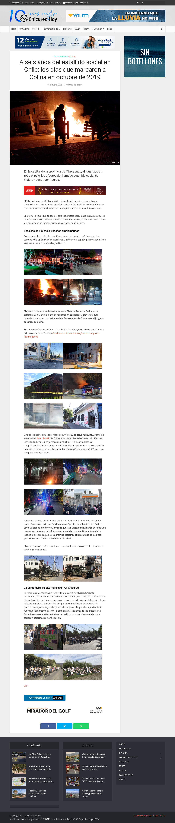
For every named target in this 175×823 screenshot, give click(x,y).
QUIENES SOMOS (143, 815)
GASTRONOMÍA (98, 29)
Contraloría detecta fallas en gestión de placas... (94, 767)
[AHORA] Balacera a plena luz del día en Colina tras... (40, 755)
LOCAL (72, 56)
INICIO (13, 29)
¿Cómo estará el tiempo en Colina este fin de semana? (93, 755)
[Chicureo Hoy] (33, 16)
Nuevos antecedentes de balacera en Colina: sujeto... (40, 767)
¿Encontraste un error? (45, 697)
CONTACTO (159, 815)
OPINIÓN (35, 29)
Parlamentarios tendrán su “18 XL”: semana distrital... (93, 780)
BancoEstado (43, 438)
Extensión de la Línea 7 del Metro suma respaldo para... (41, 780)
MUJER (77, 29)
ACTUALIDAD (24, 29)
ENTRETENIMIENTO (51, 29)
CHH (26, 685)
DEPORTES (67, 29)
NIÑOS (109, 29)
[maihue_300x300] (144, 56)
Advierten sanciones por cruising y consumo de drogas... (92, 793)
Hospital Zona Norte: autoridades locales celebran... (37, 793)
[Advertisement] (144, 85)
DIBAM (46, 819)
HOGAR (86, 29)
